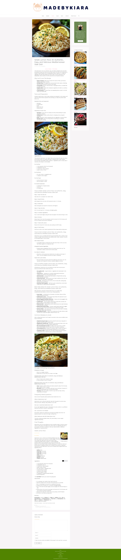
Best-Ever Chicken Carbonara (80, 64)
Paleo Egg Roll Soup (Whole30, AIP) (40, 506)
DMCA (60, 554)
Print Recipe (54, 68)
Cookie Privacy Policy (60, 553)
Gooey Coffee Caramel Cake (79, 111)
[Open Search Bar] (78, 16)
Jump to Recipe (48, 68)
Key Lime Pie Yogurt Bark (79, 96)
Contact (60, 552)
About (60, 550)
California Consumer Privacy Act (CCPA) (60, 551)
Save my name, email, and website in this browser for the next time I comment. (51, 540)
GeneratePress (65, 558)
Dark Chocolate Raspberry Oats (80, 126)
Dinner (36, 505)
